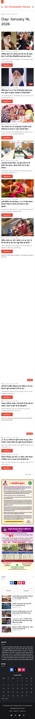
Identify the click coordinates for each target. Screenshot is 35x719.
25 (31, 692)
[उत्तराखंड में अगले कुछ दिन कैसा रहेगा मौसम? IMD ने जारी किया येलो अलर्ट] (6, 606)
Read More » (7, 65)
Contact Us (23, 711)
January (12, 14)
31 (26, 695)
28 (13, 695)
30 (22, 695)
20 (8, 692)
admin (4, 51)
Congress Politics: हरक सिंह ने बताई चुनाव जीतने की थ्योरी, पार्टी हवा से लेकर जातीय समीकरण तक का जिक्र (22, 620)
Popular (26, 590)
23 (22, 692)
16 (22, 688)
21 (13, 692)
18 (31, 688)
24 (26, 692)
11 (31, 684)
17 (26, 688)
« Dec (2, 698)
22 (17, 692)
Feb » (6, 698)
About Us (16, 711)
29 (17, 695)
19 (3, 692)
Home (4, 14)
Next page (28, 474)
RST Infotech (21, 708)
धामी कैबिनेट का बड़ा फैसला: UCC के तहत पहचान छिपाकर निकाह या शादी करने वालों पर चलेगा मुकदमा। (17, 204)
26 (3, 695)
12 (3, 688)
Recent (9, 590)
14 (13, 688)
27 (8, 695)
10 (26, 684)
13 (8, 688)
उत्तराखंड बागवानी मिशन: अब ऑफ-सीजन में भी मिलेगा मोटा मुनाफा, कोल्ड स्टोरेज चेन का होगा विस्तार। (15, 165)
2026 (8, 14)
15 (17, 688)
